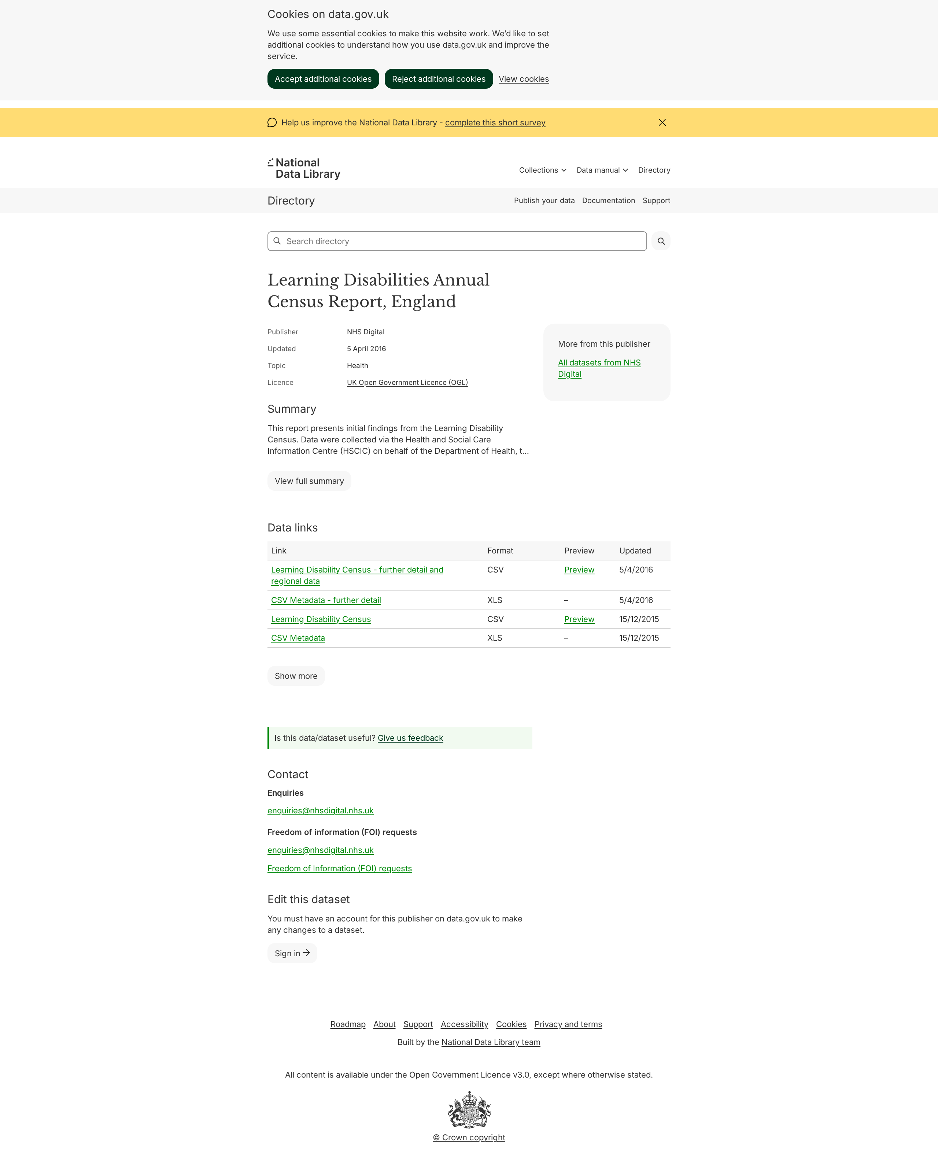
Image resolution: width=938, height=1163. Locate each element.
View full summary (309, 481)
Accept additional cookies (323, 79)
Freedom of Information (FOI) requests (339, 868)
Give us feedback (410, 738)
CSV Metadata (298, 638)
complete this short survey (495, 122)
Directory (654, 170)
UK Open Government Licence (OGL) (407, 382)
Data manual (598, 170)
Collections (538, 170)
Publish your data (544, 200)
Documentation (608, 200)
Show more (296, 676)
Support (657, 200)
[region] (469, 594)
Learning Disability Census (321, 619)
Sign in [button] (289, 953)
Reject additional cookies (439, 79)
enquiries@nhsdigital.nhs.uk (320, 810)
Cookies (511, 1024)
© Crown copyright (469, 1137)
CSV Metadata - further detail (326, 600)
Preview (579, 569)
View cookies (524, 79)
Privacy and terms (568, 1024)
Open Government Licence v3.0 (469, 1074)
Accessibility (464, 1024)
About (384, 1024)
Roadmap (348, 1024)
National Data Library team (491, 1042)
